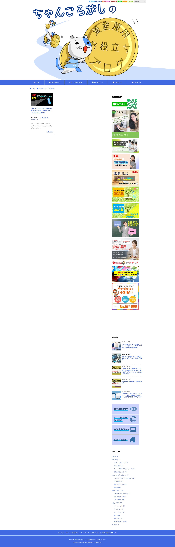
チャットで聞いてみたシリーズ (124, 469)
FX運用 (115, 456)
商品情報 (117, 487)
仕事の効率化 (119, 500)
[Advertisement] (127, 323)
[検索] (144, 1)
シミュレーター (119, 506)
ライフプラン (119, 512)
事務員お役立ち (117, 490)
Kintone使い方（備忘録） (122, 493)
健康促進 (45, 117)
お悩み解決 (118, 465)
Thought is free (97, 542)
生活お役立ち (42, 88)
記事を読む (50, 132)
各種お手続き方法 (120, 472)
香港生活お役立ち (120, 521)
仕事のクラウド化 (120, 496)
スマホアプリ (119, 509)
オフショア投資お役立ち (120, 475)
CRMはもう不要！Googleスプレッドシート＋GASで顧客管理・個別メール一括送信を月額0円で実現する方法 (132, 395)
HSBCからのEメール (121, 462)
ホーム (33, 88)
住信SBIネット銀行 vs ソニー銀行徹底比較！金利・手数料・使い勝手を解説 (132, 358)
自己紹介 (115, 524)
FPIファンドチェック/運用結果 (124, 478)
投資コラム (118, 518)
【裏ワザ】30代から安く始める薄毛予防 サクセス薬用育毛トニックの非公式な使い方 (41, 110)
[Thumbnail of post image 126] (42, 99)
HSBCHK (116, 459)
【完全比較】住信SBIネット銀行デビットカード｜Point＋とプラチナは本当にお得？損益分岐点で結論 (132, 345)
